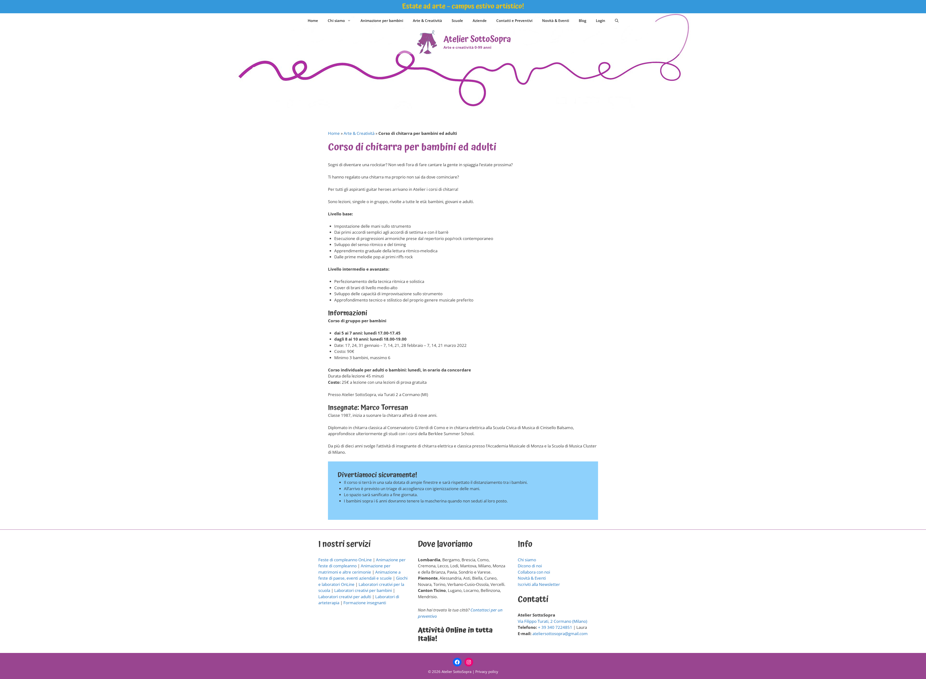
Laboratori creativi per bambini (363, 590)
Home (313, 20)
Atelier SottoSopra (477, 39)
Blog (582, 20)
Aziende (480, 20)
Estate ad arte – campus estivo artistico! (463, 6)
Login (600, 20)
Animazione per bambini (382, 20)
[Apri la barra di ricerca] (616, 20)
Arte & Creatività (427, 20)
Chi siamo (336, 20)
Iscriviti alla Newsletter (539, 584)
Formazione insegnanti (364, 602)
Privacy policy (486, 671)
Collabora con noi (534, 572)
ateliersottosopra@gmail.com (560, 633)
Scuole (457, 20)
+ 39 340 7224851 (555, 627)
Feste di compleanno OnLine (345, 559)
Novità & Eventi (555, 20)
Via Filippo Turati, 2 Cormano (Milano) (552, 621)
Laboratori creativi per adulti (344, 596)
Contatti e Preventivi (514, 20)
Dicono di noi (530, 566)
